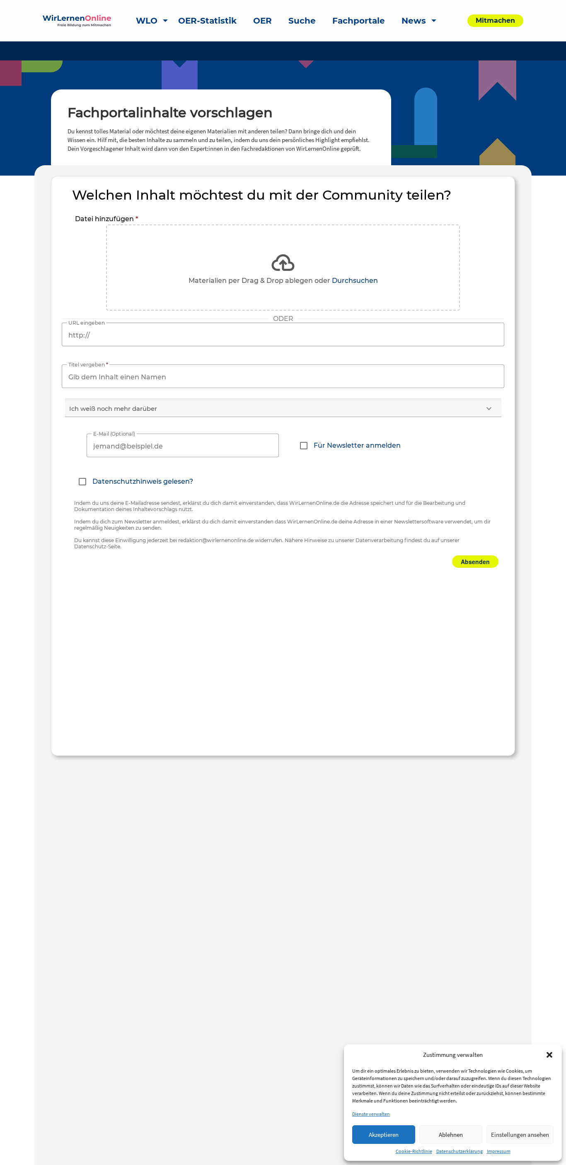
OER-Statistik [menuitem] (207, 21)
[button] (549, 1055)
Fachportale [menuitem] (358, 21)
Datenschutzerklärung (459, 1151)
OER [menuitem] (262, 21)
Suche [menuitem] (302, 21)
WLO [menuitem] (146, 21)
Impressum (498, 1151)
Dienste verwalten (371, 1114)
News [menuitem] (414, 21)
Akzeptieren (384, 1134)
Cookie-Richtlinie (414, 1151)
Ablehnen (451, 1134)
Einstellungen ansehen (520, 1134)
